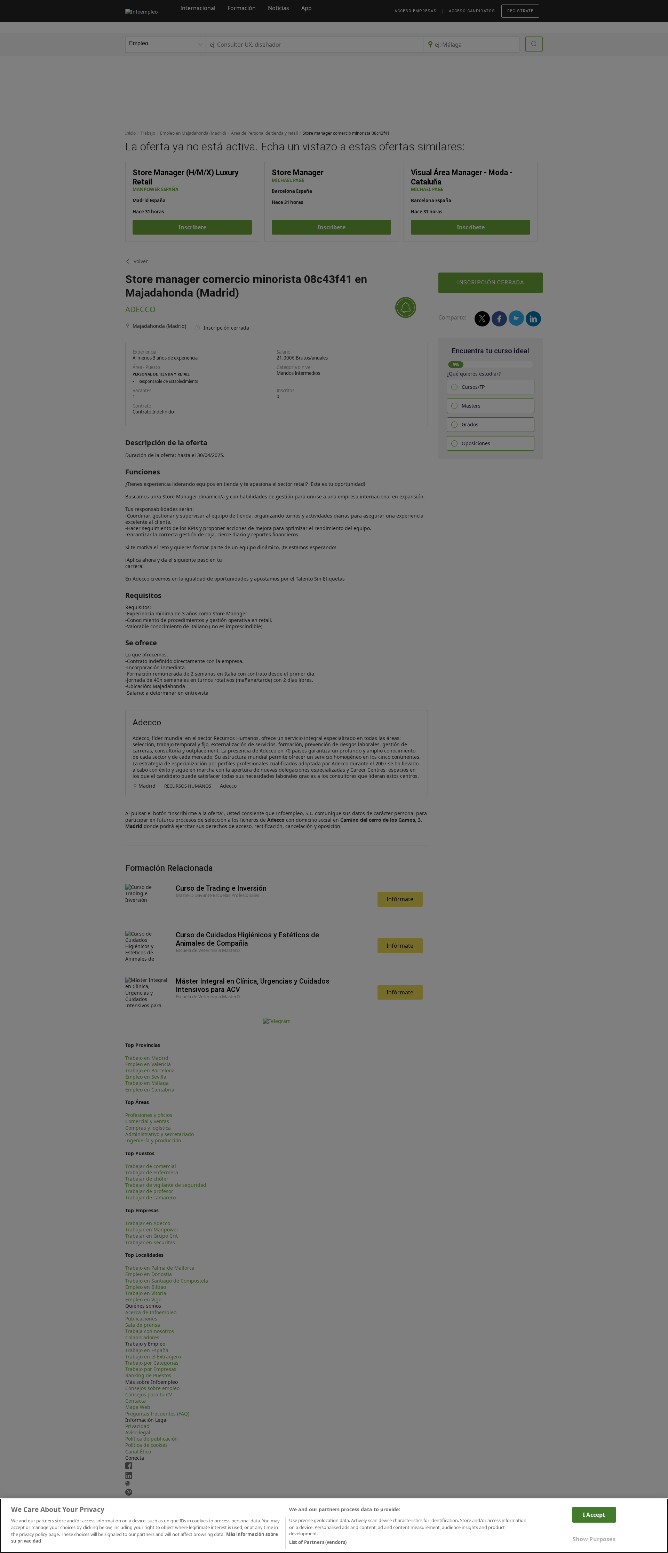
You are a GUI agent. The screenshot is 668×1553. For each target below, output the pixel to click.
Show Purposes (594, 1539)
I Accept (594, 1514)
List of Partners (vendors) (318, 1542)
